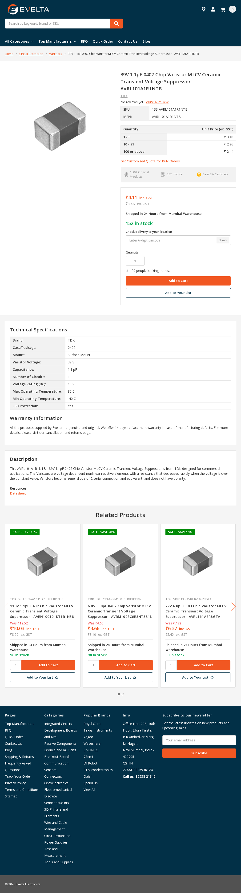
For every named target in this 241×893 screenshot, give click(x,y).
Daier (88, 776)
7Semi (88, 756)
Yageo (88, 737)
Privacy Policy (15, 783)
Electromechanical (58, 789)
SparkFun (91, 783)
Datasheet (18, 493)
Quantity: (132, 252)
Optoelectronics (56, 783)
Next (233, 606)
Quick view (43, 561)
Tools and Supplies (58, 862)
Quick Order (103, 41)
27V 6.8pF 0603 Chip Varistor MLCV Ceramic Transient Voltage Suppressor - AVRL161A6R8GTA (195, 611)
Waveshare (92, 743)
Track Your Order (18, 776)
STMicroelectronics (98, 770)
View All (89, 789)
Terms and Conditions (22, 789)
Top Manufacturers (55, 41)
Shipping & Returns (19, 756)
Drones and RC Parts (60, 750)
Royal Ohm (92, 723)
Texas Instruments (98, 730)
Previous (6, 606)
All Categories (17, 41)
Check (222, 240)
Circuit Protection (57, 835)
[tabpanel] (42, 605)
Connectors (53, 776)
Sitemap (11, 796)
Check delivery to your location (149, 231)
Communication (56, 763)
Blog (146, 41)
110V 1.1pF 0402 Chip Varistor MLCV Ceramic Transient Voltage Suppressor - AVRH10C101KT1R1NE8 (42, 611)
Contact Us (127, 41)
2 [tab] (123, 694)
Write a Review (157, 102)
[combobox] (64, 23)
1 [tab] (119, 694)
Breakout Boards (57, 756)
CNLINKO (91, 750)
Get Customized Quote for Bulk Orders (150, 161)
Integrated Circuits (58, 723)
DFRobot (90, 763)
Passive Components (60, 743)
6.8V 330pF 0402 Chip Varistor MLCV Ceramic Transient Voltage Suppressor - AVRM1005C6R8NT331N (120, 611)
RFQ (84, 41)
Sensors (50, 770)
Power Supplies (56, 842)
